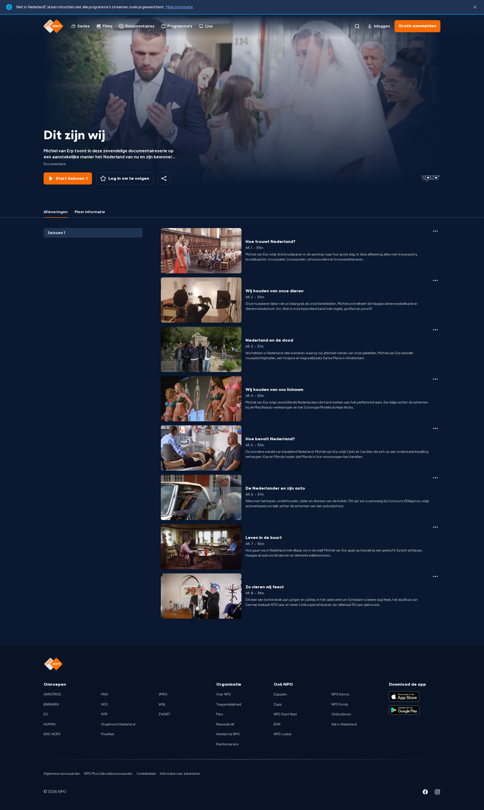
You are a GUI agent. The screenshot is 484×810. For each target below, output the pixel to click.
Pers (219, 714)
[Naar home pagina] (53, 26)
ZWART (164, 714)
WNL (162, 704)
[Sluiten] (475, 7)
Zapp (278, 704)
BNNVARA (51, 704)
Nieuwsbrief (225, 724)
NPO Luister (283, 734)
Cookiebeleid (146, 774)
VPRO (163, 694)
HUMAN (49, 724)
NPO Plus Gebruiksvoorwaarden (108, 774)
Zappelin (280, 694)
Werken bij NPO (228, 734)
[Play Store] (404, 710)
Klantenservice (227, 744)
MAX (104, 694)
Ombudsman (341, 714)
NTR (104, 714)
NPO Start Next (285, 714)
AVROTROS (52, 694)
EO (46, 714)
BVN (277, 724)
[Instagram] (437, 792)
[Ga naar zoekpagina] (357, 26)
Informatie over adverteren (180, 774)
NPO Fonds (339, 704)
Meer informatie (179, 7)
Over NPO (223, 694)
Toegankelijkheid (228, 704)
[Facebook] (425, 792)
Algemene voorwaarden (62, 774)
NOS (104, 704)
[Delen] (164, 178)
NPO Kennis (340, 694)
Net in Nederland (344, 724)
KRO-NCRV (52, 734)
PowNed (107, 734)
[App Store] (404, 696)
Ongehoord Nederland (118, 724)
